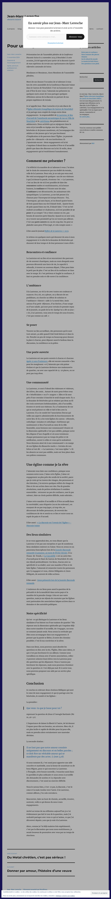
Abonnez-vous (75, 37)
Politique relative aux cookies (65, 896)
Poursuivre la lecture (55, 43)
